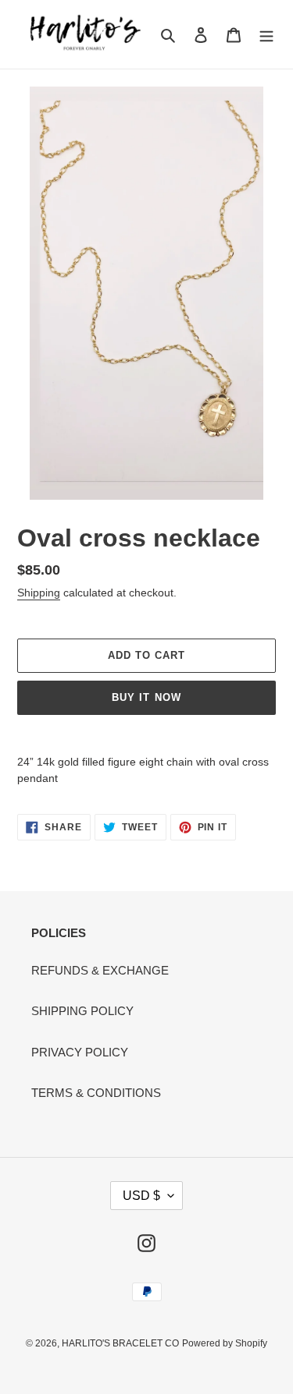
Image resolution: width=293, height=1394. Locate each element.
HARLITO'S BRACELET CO (120, 1343)
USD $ (141, 1195)
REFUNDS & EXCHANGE (100, 970)
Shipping (38, 592)
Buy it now (146, 697)
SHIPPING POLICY (82, 1010)
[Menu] (266, 34)
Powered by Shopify (224, 1343)
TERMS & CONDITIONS (96, 1092)
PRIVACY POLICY (79, 1052)
